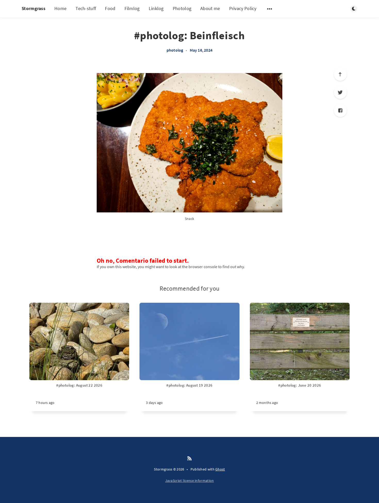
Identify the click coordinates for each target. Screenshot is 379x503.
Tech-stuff (86, 8)
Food (110, 8)
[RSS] (189, 458)
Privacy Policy (243, 8)
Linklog (156, 8)
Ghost (220, 469)
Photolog (182, 8)
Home (60, 8)
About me (210, 8)
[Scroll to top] (340, 74)
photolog (175, 50)
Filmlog (132, 8)
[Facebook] (340, 110)
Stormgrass (33, 8)
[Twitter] (340, 92)
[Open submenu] (270, 9)
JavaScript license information (189, 480)
